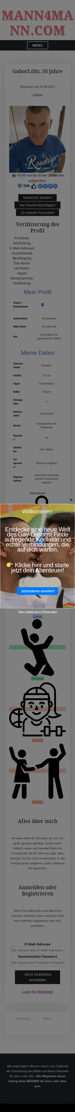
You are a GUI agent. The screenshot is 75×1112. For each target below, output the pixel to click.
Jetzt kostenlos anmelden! (37, 591)
